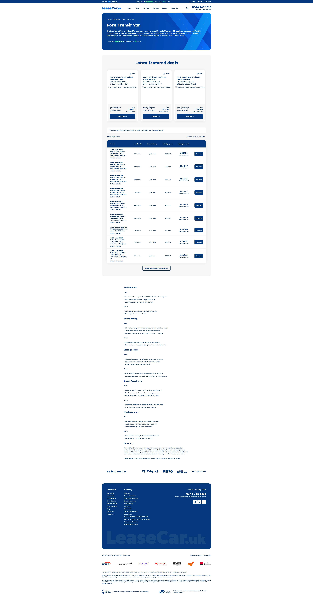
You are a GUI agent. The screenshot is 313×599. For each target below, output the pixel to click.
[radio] (104, 2)
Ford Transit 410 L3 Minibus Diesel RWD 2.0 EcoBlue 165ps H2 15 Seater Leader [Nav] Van (118, 178)
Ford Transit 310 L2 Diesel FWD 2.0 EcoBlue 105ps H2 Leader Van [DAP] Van (118, 229)
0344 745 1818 (196, 493)
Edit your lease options (153, 130)
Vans (137, 8)
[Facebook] (195, 502)
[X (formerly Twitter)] (199, 502)
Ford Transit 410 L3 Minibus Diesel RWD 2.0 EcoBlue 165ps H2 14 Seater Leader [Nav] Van (118, 191)
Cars (129, 8)
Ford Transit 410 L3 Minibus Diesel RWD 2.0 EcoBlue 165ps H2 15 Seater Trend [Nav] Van (118, 241)
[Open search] (187, 8)
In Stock (146, 8)
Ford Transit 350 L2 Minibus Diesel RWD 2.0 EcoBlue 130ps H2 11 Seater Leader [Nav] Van (118, 217)
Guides (164, 8)
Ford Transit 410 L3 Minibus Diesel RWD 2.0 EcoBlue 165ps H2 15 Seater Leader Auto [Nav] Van (118, 255)
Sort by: (189, 137)
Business (156, 8)
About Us (174, 8)
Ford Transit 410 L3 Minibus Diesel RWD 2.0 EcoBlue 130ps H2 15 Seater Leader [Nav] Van (118, 152)
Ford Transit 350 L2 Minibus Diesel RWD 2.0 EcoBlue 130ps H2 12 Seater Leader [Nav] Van (118, 204)
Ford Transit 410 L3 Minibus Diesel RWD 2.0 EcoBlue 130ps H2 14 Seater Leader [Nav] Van (118, 165)
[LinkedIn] (204, 502)
